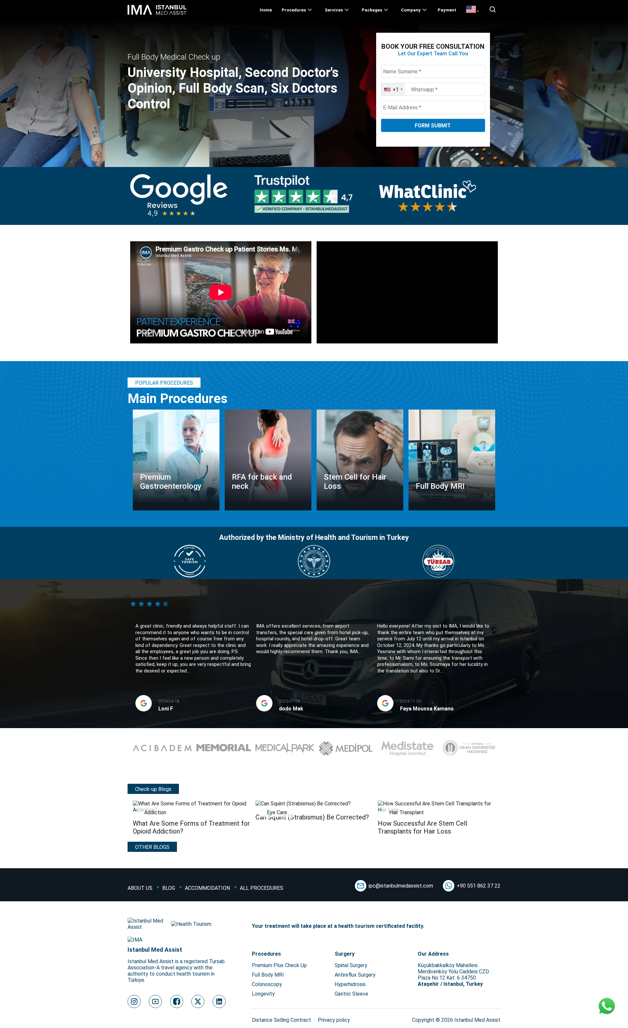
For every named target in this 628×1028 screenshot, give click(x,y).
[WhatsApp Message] (607, 1006)
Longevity (263, 994)
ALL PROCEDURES (261, 888)
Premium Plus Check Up (279, 965)
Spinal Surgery (351, 965)
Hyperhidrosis (350, 984)
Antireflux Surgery (355, 975)
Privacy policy (334, 1020)
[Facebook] (176, 1001)
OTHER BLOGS (152, 847)
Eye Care (277, 812)
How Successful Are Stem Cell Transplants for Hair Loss (422, 827)
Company (411, 10)
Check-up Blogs (153, 789)
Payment (447, 10)
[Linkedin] (219, 1001)
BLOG (168, 888)
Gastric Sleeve (351, 994)
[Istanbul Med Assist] (157, 14)
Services (334, 10)
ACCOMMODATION (207, 888)
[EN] (472, 9)
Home (266, 10)
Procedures (294, 10)
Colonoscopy (267, 984)
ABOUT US (140, 888)
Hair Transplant (406, 812)
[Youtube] (155, 1001)
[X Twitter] (197, 1001)
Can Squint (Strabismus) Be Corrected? (312, 817)
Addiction (155, 812)
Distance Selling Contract (281, 1020)
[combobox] (393, 89)
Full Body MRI (268, 975)
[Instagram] (134, 1001)
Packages (372, 10)
